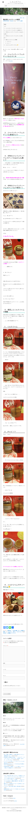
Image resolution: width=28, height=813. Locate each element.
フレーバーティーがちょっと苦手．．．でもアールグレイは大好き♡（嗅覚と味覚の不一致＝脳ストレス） (14, 781)
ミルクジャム (19, 631)
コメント (5, 645)
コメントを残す (20, 20)
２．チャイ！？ (7, 43)
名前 (4, 663)
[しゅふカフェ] (14, 11)
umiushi (11, 20)
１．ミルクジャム (8, 41)
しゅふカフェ (15, 2)
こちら (11, 60)
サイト (4, 675)
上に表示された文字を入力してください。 (12, 685)
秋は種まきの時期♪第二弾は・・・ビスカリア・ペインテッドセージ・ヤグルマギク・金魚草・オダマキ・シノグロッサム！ (14, 758)
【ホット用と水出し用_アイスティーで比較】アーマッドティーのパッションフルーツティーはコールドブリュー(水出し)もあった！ (14, 777)
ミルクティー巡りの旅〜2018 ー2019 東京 (12, 786)
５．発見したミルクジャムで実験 (10, 39)
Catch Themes (18, 810)
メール (4, 669)
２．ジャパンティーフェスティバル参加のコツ (13, 30)
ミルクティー (10, 631)
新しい (14, 631)
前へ (20, 17)
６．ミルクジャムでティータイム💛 (11, 45)
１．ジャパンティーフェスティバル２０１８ (13, 28)
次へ (24, 17)
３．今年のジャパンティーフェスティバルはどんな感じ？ (13, 33)
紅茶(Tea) (9, 630)
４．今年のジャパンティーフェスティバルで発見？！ (13, 36)
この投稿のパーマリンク (11, 633)
